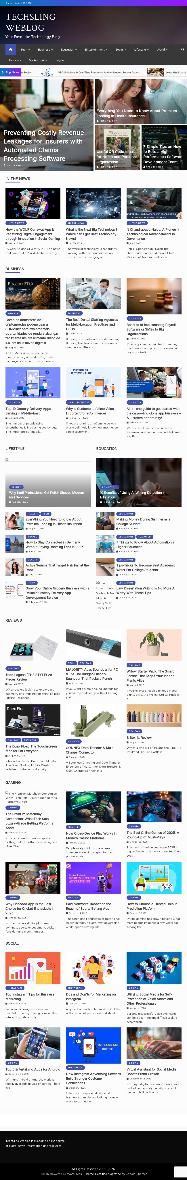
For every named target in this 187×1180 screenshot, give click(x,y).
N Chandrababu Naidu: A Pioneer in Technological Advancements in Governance (153, 234)
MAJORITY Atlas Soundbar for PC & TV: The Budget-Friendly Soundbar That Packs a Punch (92, 674)
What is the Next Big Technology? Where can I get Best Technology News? (91, 234)
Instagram (15, 988)
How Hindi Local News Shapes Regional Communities (128, 72)
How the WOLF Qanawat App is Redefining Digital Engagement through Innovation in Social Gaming (32, 234)
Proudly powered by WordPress (61, 1174)
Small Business (78, 402)
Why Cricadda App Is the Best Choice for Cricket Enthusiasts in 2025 (29, 908)
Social (119, 49)
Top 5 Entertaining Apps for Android (32, 1069)
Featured (144, 537)
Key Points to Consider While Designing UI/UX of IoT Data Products (42, 149)
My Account (37, 60)
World (161, 49)
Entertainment (95, 49)
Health (32, 514)
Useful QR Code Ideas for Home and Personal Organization (117, 156)
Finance (13, 313)
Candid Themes (136, 1174)
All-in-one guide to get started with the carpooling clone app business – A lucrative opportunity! (154, 413)
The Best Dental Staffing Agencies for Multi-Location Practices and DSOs (92, 324)
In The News (17, 178)
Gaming (13, 782)
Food (31, 583)
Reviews (15, 60)
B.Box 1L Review (139, 737)
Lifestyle (140, 49)
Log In (60, 60)
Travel (32, 537)
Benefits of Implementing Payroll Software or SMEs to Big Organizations (151, 329)
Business (44, 49)
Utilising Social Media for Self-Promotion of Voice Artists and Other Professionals (150, 998)
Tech (23, 49)
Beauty (16, 487)
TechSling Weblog (30, 22)
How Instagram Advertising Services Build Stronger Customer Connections (93, 1078)
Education (67, 49)
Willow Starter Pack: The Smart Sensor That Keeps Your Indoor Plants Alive (150, 675)
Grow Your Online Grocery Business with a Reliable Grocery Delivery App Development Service (57, 592)
